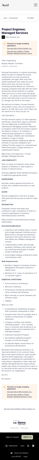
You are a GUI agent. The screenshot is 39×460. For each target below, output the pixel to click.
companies (13, 18)
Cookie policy (24, 428)
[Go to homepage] (5, 5)
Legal (25, 457)
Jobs (22, 446)
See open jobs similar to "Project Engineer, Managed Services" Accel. (19, 52)
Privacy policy (15, 428)
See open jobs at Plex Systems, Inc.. (19, 48)
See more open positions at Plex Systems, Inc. (19, 409)
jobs (5, 18)
